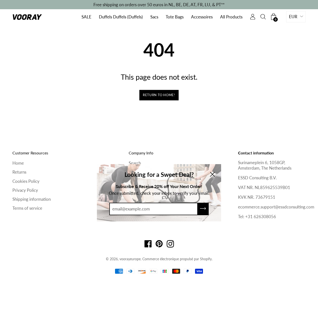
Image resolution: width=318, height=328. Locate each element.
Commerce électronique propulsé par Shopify (177, 259)
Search (135, 163)
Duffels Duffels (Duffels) (121, 17)
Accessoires (202, 17)
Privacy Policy (25, 190)
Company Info (141, 152)
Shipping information (31, 199)
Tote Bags (175, 17)
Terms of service (27, 208)
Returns (19, 172)
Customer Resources (30, 152)
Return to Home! (159, 95)
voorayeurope (130, 259)
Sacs (154, 17)
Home (18, 163)
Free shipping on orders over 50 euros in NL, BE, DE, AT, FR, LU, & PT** (159, 4)
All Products (231, 17)
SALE (86, 17)
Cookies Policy (26, 181)
